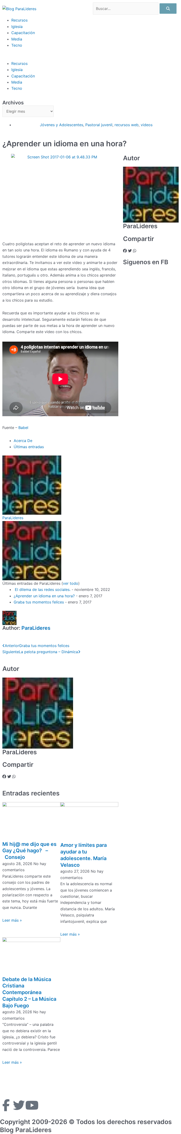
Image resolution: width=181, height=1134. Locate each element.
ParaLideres (12, 517)
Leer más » (12, 920)
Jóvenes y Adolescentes (61, 124)
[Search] (168, 8)
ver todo (70, 583)
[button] (90, 57)
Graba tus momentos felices (39, 602)
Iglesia (17, 26)
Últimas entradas (29, 446)
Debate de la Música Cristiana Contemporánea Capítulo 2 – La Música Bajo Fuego (29, 992)
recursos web (127, 124)
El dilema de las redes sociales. (42, 589)
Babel (23, 427)
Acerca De (23, 440)
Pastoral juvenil (98, 124)
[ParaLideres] (31, 484)
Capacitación (23, 32)
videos (146, 124)
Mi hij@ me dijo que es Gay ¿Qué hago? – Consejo (29, 850)
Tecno (16, 45)
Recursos (19, 20)
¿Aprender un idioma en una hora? (44, 596)
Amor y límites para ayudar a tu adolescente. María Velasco (83, 855)
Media (16, 39)
